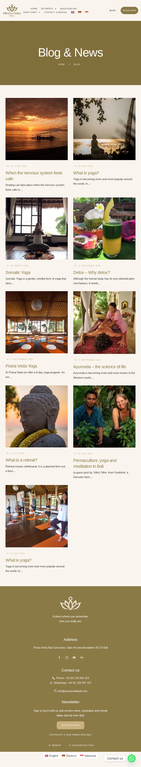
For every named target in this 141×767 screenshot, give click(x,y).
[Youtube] (74, 657)
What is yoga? (86, 173)
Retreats (47, 9)
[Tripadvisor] (82, 657)
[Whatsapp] (132, 758)
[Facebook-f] (59, 657)
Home (34, 9)
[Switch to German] (79, 12)
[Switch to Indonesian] (86, 12)
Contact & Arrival (55, 12)
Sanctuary (30, 12)
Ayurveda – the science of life (99, 366)
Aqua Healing (68, 9)
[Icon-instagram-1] (67, 657)
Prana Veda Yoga (21, 366)
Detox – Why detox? (91, 272)
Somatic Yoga (18, 272)
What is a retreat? (21, 460)
